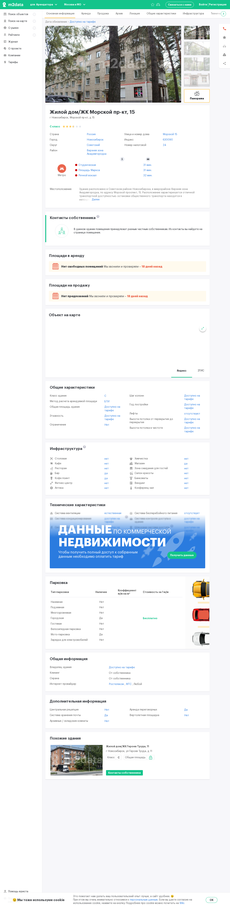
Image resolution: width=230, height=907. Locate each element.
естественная (112, 513)
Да (106, 473)
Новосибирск (95, 140)
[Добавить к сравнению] (202, 756)
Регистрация (217, 4)
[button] (223, 13)
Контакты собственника (124, 773)
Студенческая (87, 165)
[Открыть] (197, 32)
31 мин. (147, 165)
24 (164, 145)
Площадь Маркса (89, 170)
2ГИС (201, 370)
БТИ (106, 401)
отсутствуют (192, 414)
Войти (203, 4)
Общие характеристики (161, 13)
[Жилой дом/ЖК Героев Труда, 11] (76, 760)
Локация (135, 13)
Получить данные (182, 555)
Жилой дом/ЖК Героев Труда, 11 (127, 746)
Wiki (182, 903)
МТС (129, 684)
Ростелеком (117, 684)
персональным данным (144, 900)
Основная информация (60, 13)
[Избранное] (152, 4)
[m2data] (13, 4)
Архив (119, 13)
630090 (168, 140)
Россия (91, 134)
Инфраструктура (193, 13)
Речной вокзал (87, 175)
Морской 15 (170, 134)
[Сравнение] (158, 4)
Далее (96, 199)
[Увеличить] (202, 328)
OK (211, 900)
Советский (93, 145)
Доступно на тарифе (83, 22)
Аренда (86, 13)
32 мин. (147, 175)
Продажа (103, 13)
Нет (106, 425)
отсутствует (192, 513)
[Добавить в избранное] (202, 747)
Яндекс (182, 370)
